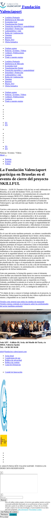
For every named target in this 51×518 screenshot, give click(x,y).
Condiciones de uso (12, 358)
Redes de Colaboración (14, 33)
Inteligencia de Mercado (14, 20)
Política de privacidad (13, 360)
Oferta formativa (11, 42)
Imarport (8, 37)
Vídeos (8, 164)
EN (6, 125)
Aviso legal (9, 356)
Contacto (8, 55)
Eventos (8, 161)
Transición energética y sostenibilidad (19, 26)
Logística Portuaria (12, 17)
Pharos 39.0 (9, 40)
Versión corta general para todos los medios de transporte (22, 302)
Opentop (8, 35)
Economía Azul (11, 22)
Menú (2, 155)
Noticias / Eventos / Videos (15, 51)
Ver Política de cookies (9, 512)
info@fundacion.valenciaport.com (13, 352)
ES (6, 123)
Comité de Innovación (13, 372)
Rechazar (4, 514)
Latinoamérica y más (13, 31)
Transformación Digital (14, 24)
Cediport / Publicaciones (14, 53)
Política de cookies (12, 362)
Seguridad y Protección (14, 29)
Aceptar (13, 514)
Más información (23, 509)
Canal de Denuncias (13, 365)
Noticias (8, 159)
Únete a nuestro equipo (14, 57)
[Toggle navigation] (6, 155)
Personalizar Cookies (35, 509)
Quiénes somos (11, 48)
